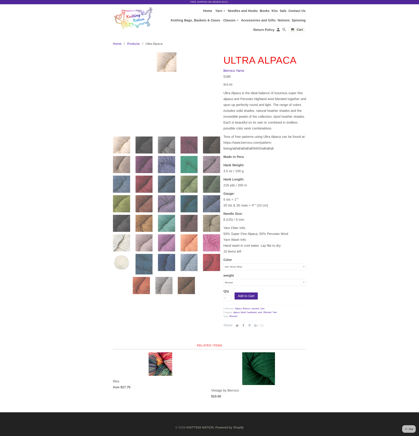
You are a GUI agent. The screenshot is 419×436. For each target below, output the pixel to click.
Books (265, 11)
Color (227, 260)
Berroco (246, 308)
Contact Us (297, 11)
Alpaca (238, 308)
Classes (230, 20)
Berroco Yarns (233, 70)
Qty (226, 291)
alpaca (236, 312)
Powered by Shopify (229, 427)
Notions (284, 20)
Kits (275, 11)
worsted (255, 308)
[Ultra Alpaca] (166, 62)
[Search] (284, 30)
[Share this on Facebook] (243, 325)
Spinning (299, 20)
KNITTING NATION (200, 427)
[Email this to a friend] (261, 325)
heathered (251, 312)
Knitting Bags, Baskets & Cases (195, 20)
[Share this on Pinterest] (249, 325)
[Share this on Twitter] (236, 325)
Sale (283, 11)
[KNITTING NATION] (133, 18)
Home (207, 11)
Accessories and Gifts (258, 20)
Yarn (220, 11)
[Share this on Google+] (255, 325)
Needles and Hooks (243, 11)
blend (243, 312)
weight (228, 275)
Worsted (267, 312)
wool (260, 312)
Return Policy (263, 30)
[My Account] (278, 30)
